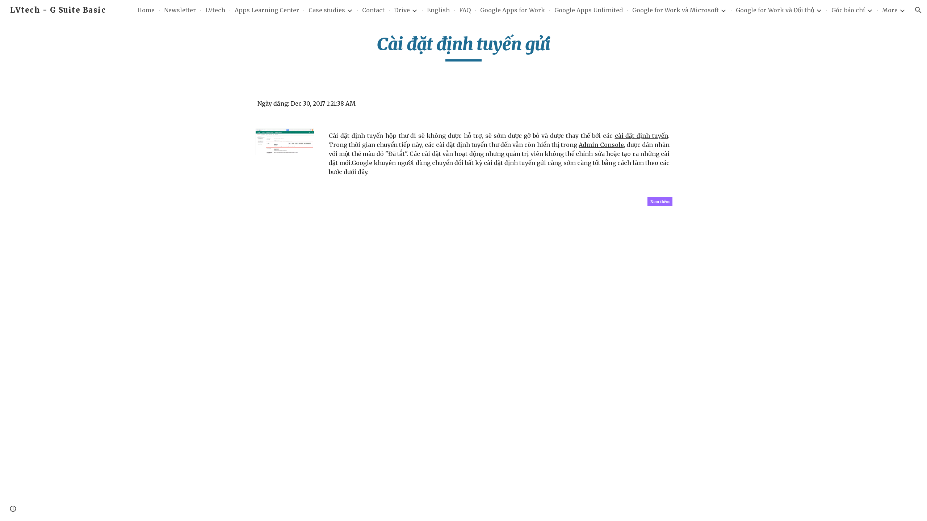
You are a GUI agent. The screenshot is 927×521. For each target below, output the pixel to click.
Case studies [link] (327, 10)
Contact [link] (373, 10)
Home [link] (146, 10)
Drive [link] (402, 10)
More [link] (890, 10)
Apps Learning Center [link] (267, 10)
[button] (918, 10)
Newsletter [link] (180, 10)
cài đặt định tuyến (641, 135)
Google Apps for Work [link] (512, 10)
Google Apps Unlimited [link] (588, 10)
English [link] (438, 10)
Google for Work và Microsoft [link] (675, 10)
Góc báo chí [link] (848, 10)
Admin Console (601, 144)
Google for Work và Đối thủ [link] (775, 10)
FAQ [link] (465, 10)
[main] (463, 47)
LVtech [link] (215, 10)
